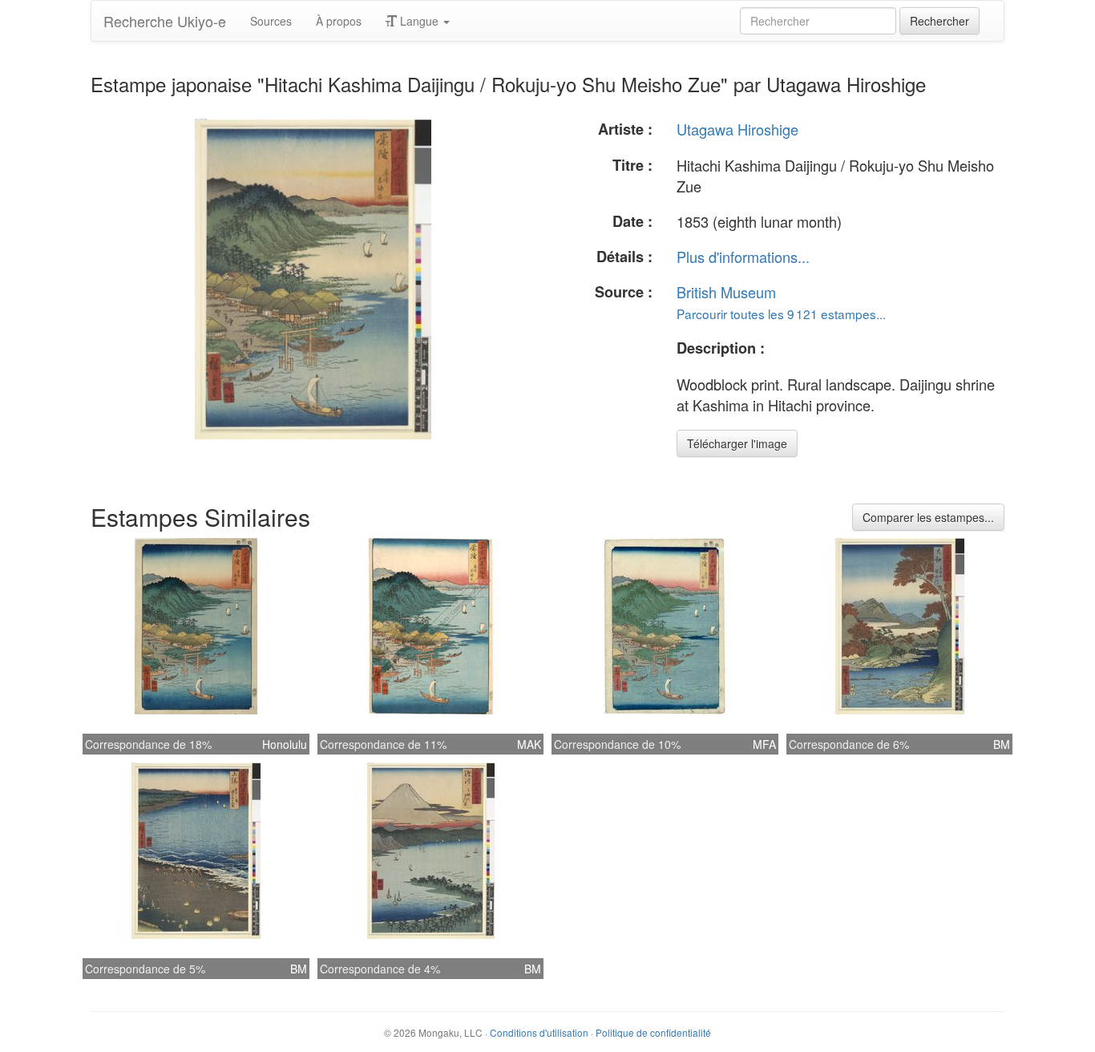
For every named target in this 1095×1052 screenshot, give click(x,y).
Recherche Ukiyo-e (164, 20)
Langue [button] (419, 21)
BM (1001, 744)
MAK (529, 744)
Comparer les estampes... (928, 517)
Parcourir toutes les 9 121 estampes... (781, 313)
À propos (339, 21)
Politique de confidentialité (653, 1032)
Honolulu (284, 744)
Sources (271, 21)
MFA (764, 744)
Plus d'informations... (743, 256)
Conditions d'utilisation (539, 1032)
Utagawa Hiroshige (737, 129)
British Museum (726, 291)
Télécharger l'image (737, 443)
